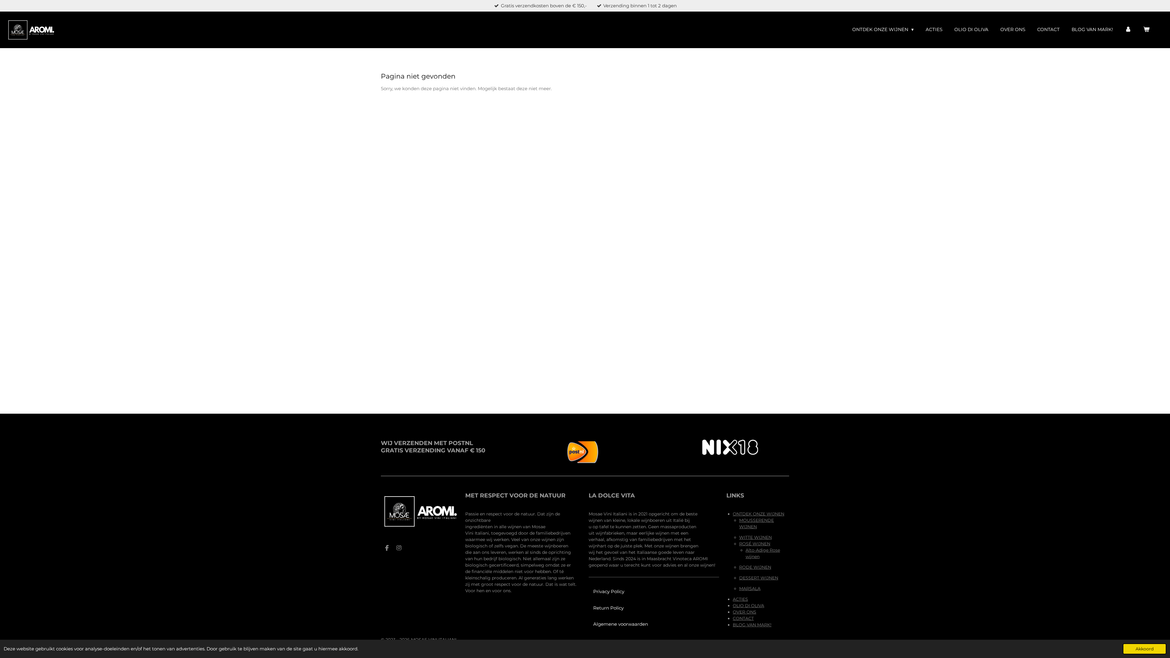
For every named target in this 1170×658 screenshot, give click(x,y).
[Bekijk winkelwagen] (1146, 30)
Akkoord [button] (1145, 648)
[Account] (1128, 30)
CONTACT (743, 618)
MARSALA (749, 588)
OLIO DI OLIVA (748, 605)
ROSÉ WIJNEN (754, 544)
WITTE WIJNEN (755, 537)
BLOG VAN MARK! (752, 625)
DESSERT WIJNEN (758, 578)
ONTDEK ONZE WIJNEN (758, 514)
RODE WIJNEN (755, 567)
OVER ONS (744, 612)
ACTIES (740, 599)
